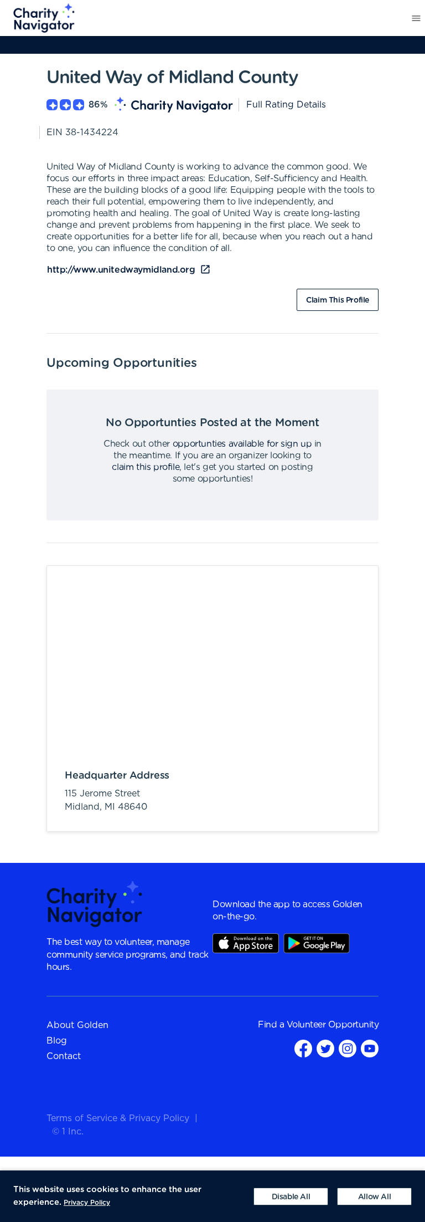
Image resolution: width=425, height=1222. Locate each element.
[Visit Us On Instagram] (347, 1048)
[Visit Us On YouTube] (370, 1048)
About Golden (77, 1025)
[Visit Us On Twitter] (325, 1048)
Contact (63, 1056)
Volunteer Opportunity (333, 1024)
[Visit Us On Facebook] (303, 1048)
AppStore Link (245, 943)
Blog (56, 1040)
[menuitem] (37, 18)
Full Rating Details (286, 104)
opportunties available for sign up (242, 443)
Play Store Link (316, 943)
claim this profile (145, 467)
